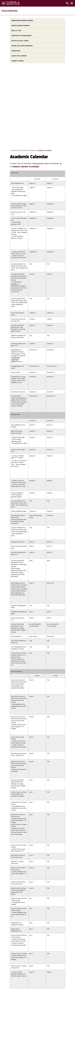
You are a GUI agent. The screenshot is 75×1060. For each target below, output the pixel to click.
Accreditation (15, 51)
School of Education (9, 11)
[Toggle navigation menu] (72, 3)
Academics (32, 150)
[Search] (67, 3)
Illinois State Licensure (19, 56)
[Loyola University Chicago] (10, 3)
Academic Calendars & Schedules (25, 166)
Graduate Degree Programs (20, 25)
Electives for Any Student (20, 40)
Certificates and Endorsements (21, 35)
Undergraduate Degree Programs (22, 20)
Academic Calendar (44, 150)
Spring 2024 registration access (15, 359)
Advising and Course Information (21, 45)
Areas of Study (16, 30)
